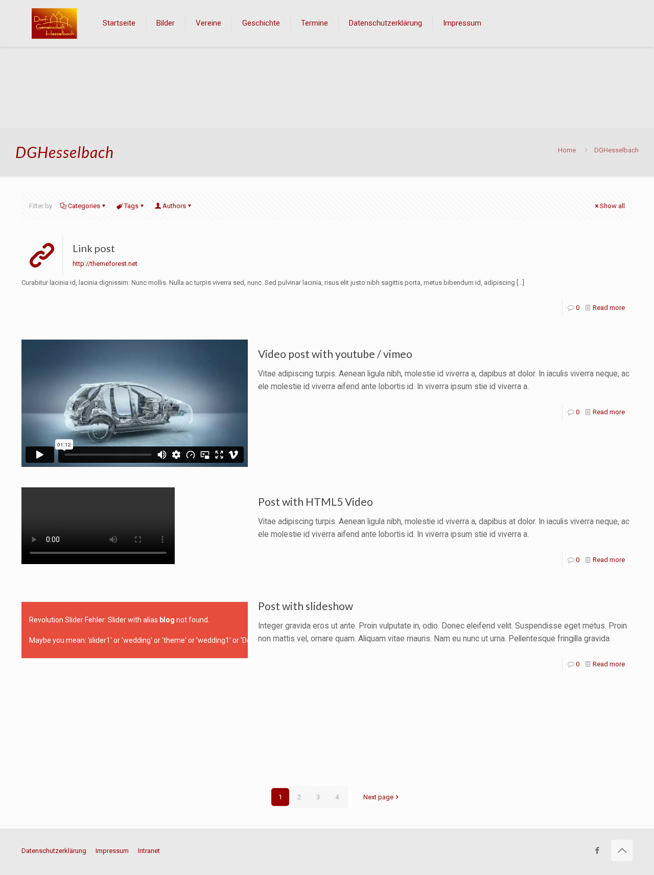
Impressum (112, 851)
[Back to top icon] (622, 850)
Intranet (149, 851)
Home (567, 150)
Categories (84, 206)
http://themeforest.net (105, 263)
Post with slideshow (305, 605)
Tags (131, 206)
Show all (612, 206)
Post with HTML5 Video (315, 501)
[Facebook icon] (597, 850)
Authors (174, 206)
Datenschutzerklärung (53, 851)
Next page (378, 797)
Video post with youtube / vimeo (335, 353)
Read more (609, 307)
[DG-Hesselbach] (54, 23)
